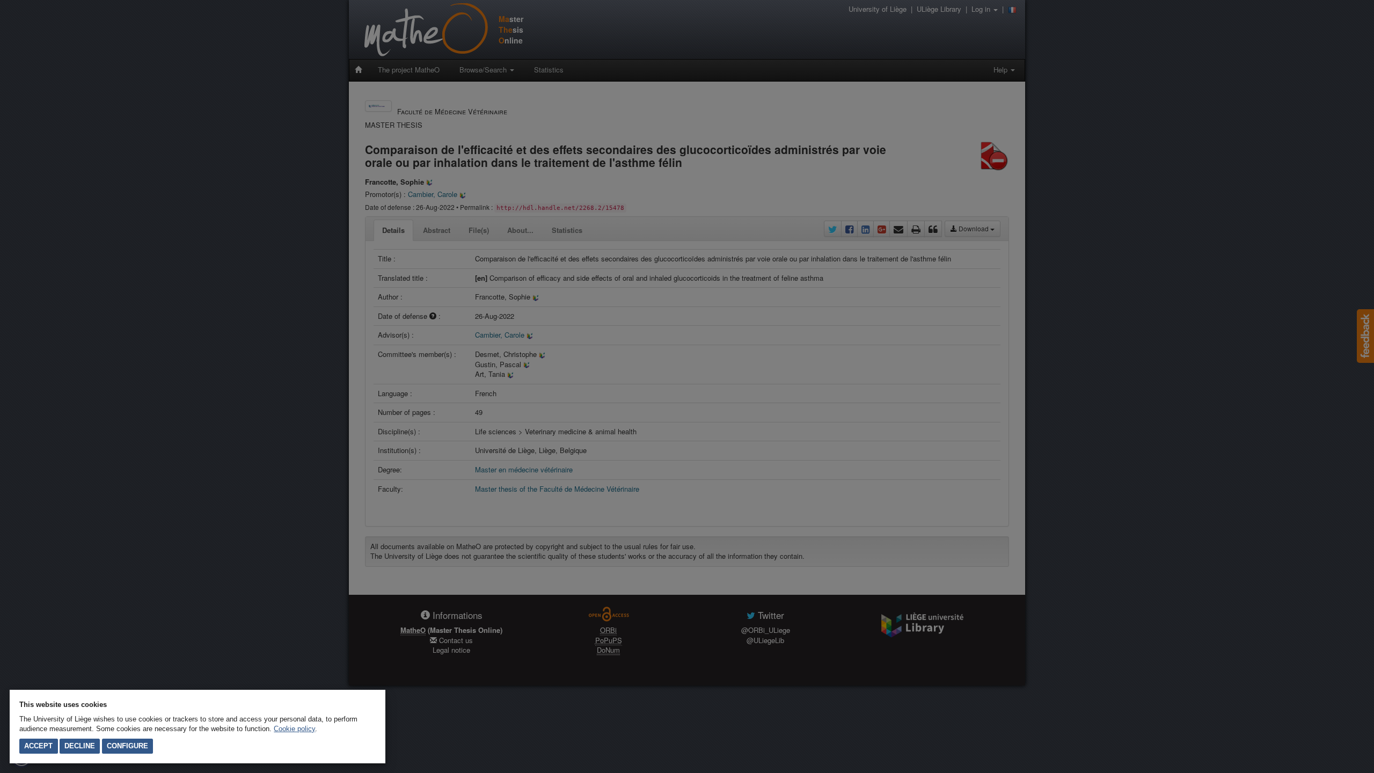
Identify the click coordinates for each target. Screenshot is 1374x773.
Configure (127, 746)
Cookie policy (294, 729)
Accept (38, 746)
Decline (79, 746)
